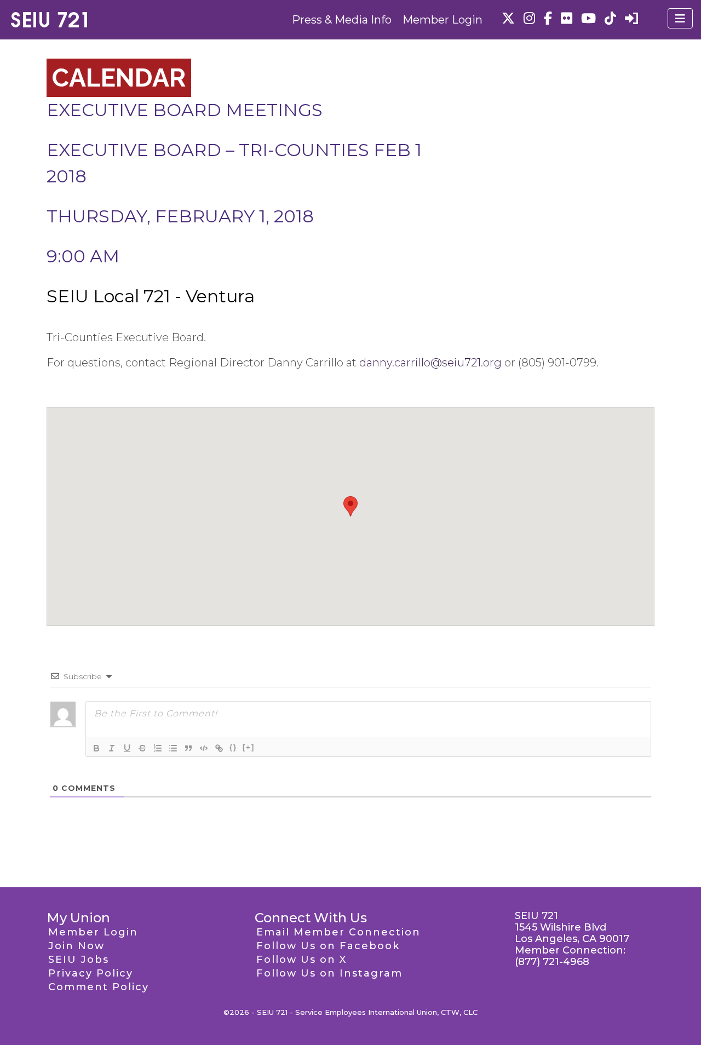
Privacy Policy (90, 973)
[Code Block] (203, 748)
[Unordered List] (173, 748)
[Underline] (127, 748)
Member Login (442, 19)
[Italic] (111, 748)
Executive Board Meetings (185, 109)
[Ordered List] (157, 748)
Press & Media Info (342, 19)
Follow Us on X (301, 960)
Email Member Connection (338, 932)
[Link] (219, 748)
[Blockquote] (188, 748)
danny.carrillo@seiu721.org (430, 362)
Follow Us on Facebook (328, 946)
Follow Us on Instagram (329, 973)
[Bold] (96, 748)
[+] (249, 747)
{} (233, 747)
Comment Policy (98, 987)
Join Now (76, 946)
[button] (350, 506)
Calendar (119, 78)
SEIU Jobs (78, 960)
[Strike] (142, 748)
